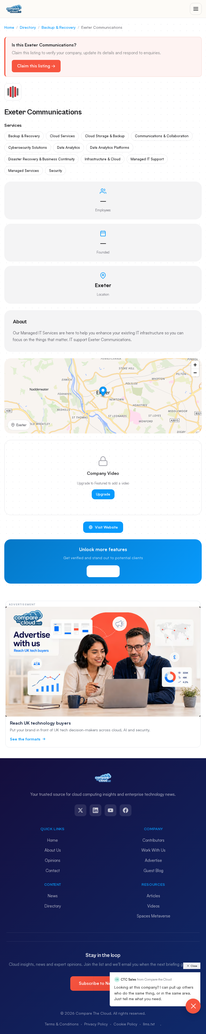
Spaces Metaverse (153, 916)
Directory (28, 27)
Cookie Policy (125, 1024)
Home (9, 27)
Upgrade (103, 494)
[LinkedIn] (95, 810)
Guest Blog (153, 870)
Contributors (153, 840)
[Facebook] (125, 810)
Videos (153, 906)
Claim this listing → (36, 65)
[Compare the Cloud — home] (14, 9)
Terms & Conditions (62, 1024)
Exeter (21, 425)
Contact (53, 870)
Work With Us (153, 850)
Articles (153, 895)
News (53, 895)
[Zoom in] (195, 365)
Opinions (52, 860)
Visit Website (106, 527)
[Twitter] (80, 810)
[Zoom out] (195, 373)
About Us (53, 850)
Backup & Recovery (59, 27)
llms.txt (149, 1024)
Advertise (153, 860)
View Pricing (103, 571)
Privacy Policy (96, 1024)
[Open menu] (196, 9)
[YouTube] (110, 810)
